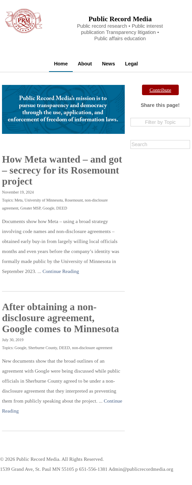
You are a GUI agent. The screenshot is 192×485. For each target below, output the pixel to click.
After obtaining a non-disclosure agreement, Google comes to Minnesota (60, 317)
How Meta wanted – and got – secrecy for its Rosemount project (62, 170)
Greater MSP (30, 208)
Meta (18, 200)
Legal (131, 63)
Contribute (160, 90)
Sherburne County (42, 348)
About (85, 63)
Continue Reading (60, 271)
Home (61, 63)
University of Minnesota (43, 200)
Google (48, 208)
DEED (61, 208)
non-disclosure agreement (92, 348)
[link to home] (24, 10)
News (108, 63)
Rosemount (74, 200)
